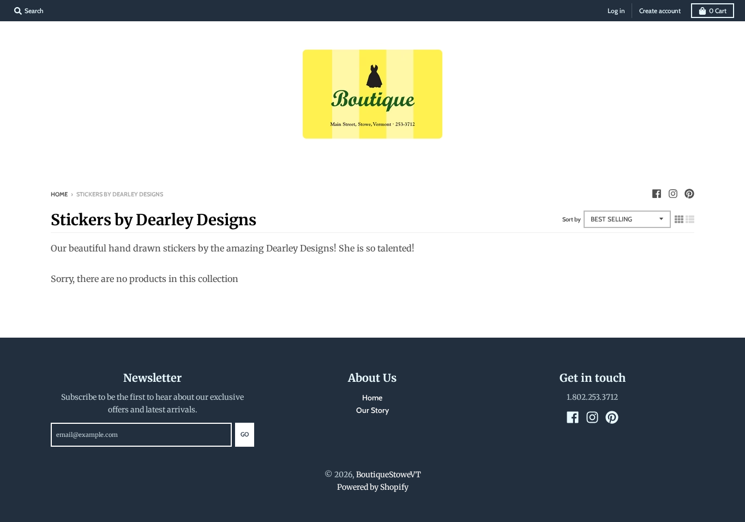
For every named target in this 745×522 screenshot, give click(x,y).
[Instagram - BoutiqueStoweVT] (673, 194)
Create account (660, 11)
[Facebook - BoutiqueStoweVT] (657, 194)
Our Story (372, 410)
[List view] (690, 219)
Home (59, 194)
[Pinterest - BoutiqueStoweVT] (689, 194)
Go (245, 434)
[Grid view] (679, 219)
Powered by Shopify (372, 487)
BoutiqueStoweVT (388, 474)
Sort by (571, 219)
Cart (717, 11)
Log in (616, 11)
